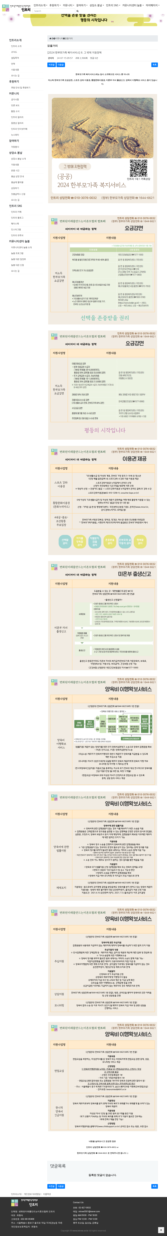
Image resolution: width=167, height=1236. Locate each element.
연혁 (13, 64)
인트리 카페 (16, 212)
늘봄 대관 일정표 (18, 259)
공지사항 (15, 99)
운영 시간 (15, 170)
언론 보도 (15, 105)
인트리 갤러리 (17, 117)
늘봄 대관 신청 (17, 265)
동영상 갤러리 (17, 123)
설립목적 (15, 58)
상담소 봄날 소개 (18, 159)
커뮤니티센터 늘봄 (132, 5)
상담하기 (15, 188)
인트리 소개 (16, 46)
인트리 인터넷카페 (19, 129)
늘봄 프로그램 (17, 253)
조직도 (14, 52)
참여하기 (81, 5)
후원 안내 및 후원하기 (20, 88)
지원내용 (15, 165)
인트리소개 (39, 5)
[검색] (77, 11)
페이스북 (15, 224)
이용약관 (47, 1194)
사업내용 (15, 70)
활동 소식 (15, 111)
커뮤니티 (67, 5)
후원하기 (54, 5)
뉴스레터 (15, 135)
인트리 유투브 (17, 235)
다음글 (61, 65)
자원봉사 (15, 147)
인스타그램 (16, 229)
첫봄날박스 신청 (18, 194)
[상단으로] (161, 1230)
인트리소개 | (16, 1194)
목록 (155, 65)
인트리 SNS (112, 5)
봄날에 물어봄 (17, 182)
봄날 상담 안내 (17, 176)
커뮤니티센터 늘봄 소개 (21, 247)
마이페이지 (152, 5)
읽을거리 (69, 38)
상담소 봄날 (96, 5)
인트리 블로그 (17, 218)
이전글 (52, 65)
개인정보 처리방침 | (32, 1194)
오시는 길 (15, 76)
